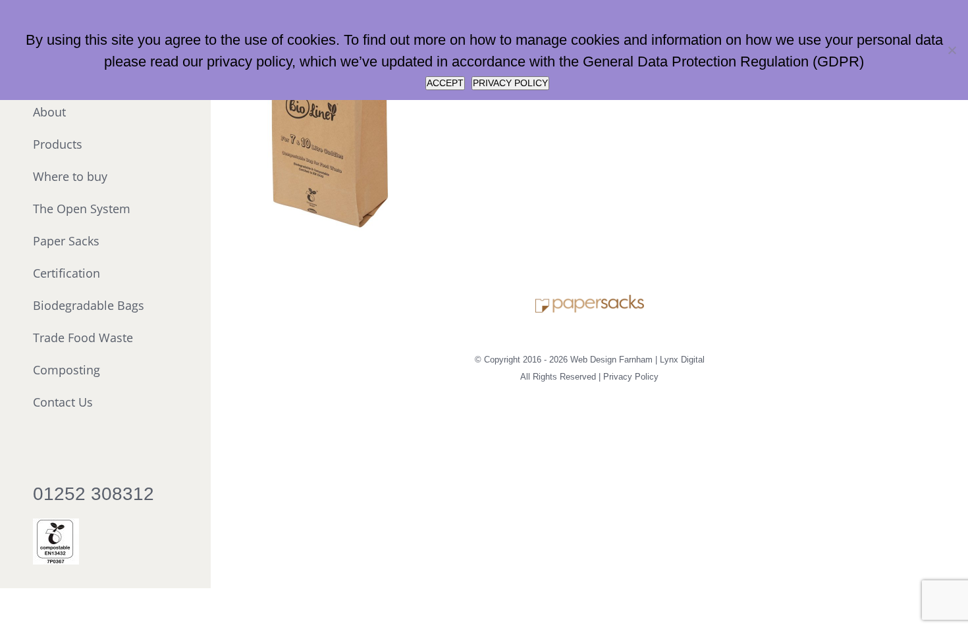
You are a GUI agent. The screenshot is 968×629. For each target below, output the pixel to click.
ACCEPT (445, 83)
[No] (951, 50)
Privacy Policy (631, 377)
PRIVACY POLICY (510, 83)
